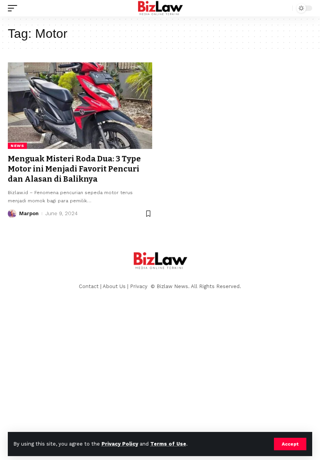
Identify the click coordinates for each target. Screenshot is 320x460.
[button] (290, 444)
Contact (89, 286)
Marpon (29, 213)
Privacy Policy (119, 444)
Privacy (139, 286)
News (17, 145)
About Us (114, 286)
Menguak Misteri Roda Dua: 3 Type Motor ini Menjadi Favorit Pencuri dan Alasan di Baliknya (74, 169)
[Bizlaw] (160, 8)
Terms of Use (168, 444)
